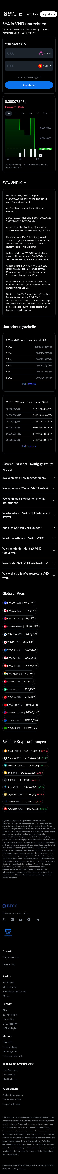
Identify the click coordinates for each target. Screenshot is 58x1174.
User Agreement (10, 1070)
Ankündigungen (10, 1051)
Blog (5, 1010)
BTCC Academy (10, 1023)
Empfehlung (8, 982)
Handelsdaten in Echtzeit (14, 991)
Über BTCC (8, 1042)
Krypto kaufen (29, 85)
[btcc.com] (9, 14)
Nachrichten (8, 1019)
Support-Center (10, 1014)
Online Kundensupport (13, 1095)
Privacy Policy (9, 1074)
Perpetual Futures (11, 957)
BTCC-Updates (10, 1047)
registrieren (48, 14)
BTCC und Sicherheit (12, 1056)
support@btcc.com (11, 1104)
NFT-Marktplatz (10, 1028)
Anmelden (32, 14)
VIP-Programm (9, 987)
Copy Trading (9, 964)
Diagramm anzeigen (12, 167)
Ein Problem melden (12, 1099)
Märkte (6, 996)
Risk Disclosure (10, 1079)
